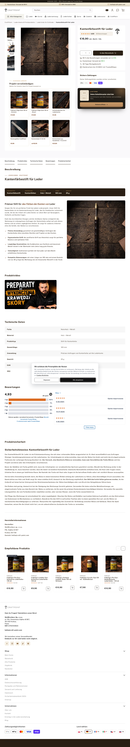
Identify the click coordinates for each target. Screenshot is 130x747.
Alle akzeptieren (78, 380)
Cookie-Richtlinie (42, 375)
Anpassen (46, 380)
